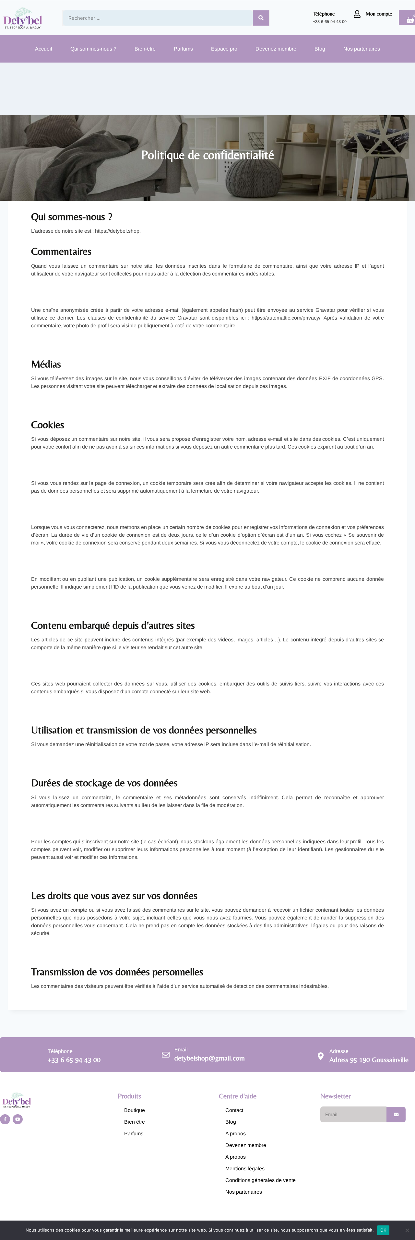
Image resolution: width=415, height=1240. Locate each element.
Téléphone (324, 14)
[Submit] (396, 1114)
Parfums (183, 49)
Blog (319, 49)
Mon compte (379, 14)
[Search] (261, 18)
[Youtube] (18, 1119)
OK (383, 1230)
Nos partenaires (361, 49)
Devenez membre (275, 49)
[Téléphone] (304, 18)
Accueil (43, 49)
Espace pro (224, 49)
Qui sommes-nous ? (93, 49)
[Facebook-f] (5, 1119)
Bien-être (145, 49)
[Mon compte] (357, 14)
